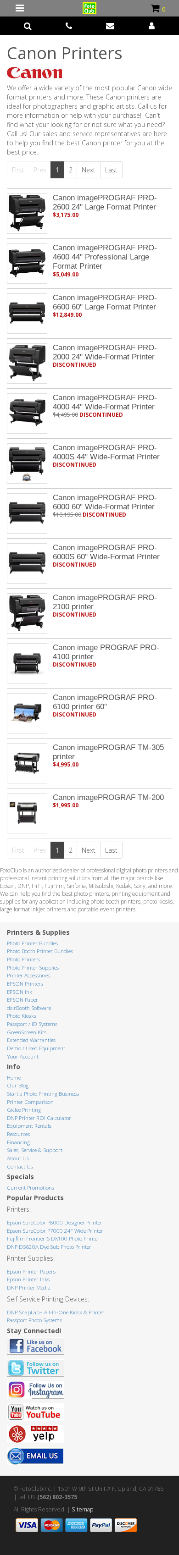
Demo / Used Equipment (36, 1048)
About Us (18, 1158)
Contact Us (20, 1166)
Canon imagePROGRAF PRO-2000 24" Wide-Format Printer (105, 352)
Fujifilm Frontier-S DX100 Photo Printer (53, 1238)
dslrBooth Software (29, 1007)
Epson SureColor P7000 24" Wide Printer (55, 1230)
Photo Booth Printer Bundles (40, 951)
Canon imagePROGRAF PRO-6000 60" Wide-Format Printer (105, 502)
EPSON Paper (22, 999)
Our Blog (17, 1085)
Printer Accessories (28, 975)
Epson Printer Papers (31, 1271)
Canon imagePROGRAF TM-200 (108, 797)
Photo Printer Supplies (33, 967)
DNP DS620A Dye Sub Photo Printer (49, 1246)
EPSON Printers (25, 983)
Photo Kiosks (21, 1015)
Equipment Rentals (29, 1125)
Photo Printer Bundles (32, 943)
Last (111, 169)
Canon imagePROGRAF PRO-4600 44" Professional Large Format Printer (105, 257)
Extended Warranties (31, 1040)
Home (14, 1077)
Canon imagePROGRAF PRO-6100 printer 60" (105, 702)
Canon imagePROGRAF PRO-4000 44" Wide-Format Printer (105, 402)
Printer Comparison (30, 1101)
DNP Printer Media (28, 1287)
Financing (18, 1142)
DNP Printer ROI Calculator (39, 1117)
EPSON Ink (19, 991)
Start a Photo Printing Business (43, 1093)
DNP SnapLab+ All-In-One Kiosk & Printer (56, 1312)
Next (88, 169)
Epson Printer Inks (28, 1279)
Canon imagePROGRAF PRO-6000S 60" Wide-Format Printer (106, 552)
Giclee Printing (24, 1109)
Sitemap (83, 1509)
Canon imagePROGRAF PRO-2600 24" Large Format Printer (105, 202)
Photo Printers (23, 959)
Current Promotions (30, 1187)
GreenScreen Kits (26, 1032)
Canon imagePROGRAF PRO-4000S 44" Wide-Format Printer (106, 452)
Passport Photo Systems (34, 1320)
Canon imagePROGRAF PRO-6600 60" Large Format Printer (105, 302)
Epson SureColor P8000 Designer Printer (54, 1222)
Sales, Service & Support (34, 1150)
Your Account (23, 1056)
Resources (18, 1133)
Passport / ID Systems (32, 1023)
